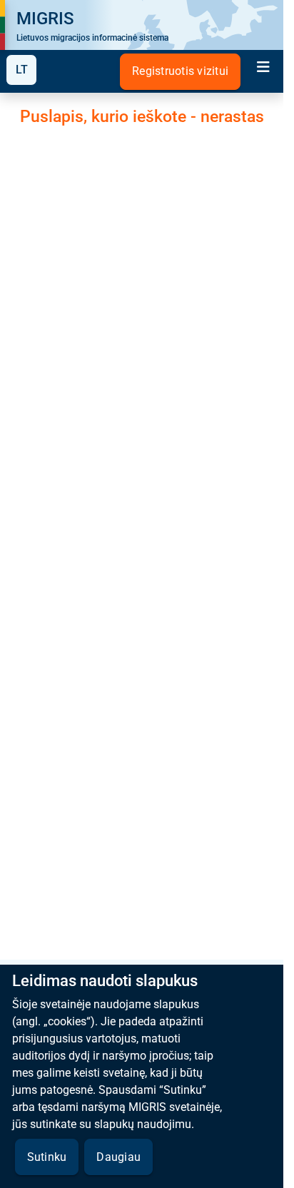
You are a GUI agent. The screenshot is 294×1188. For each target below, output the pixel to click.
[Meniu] (263, 69)
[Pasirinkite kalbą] (21, 70)
